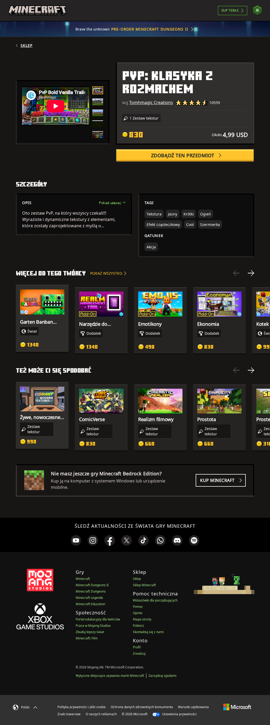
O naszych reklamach (101, 714)
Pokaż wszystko (106, 273)
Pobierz (138, 625)
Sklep (27, 45)
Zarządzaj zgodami (162, 675)
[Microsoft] (237, 706)
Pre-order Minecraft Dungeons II (149, 29)
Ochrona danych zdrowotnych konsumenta (142, 707)
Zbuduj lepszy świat (90, 632)
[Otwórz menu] (257, 10)
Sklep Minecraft (144, 585)
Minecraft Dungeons (91, 591)
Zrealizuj (139, 653)
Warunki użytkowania (193, 707)
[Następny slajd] (251, 273)
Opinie (137, 613)
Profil (137, 647)
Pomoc (138, 606)
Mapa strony (142, 619)
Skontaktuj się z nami (148, 632)
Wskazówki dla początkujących (155, 600)
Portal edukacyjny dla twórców (98, 619)
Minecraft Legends (89, 597)
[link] (76, 540)
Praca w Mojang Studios (93, 625)
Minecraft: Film (87, 638)
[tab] (97, 90)
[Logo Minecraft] (37, 11)
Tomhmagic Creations (151, 102)
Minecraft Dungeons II (92, 585)
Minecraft (83, 578)
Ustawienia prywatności (179, 714)
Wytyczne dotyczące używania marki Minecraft (110, 675)
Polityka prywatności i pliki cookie (81, 707)
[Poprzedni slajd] (236, 273)
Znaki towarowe (69, 714)
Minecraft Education (90, 604)
